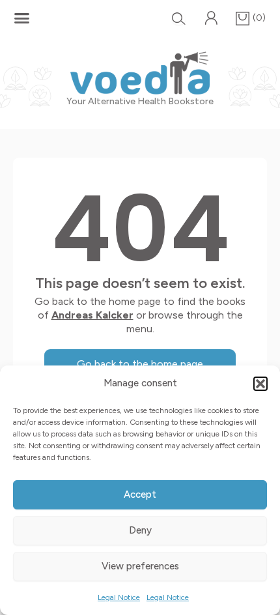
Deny (140, 530)
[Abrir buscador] (179, 18)
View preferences (140, 566)
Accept (140, 494)
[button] (260, 383)
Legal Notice (119, 597)
